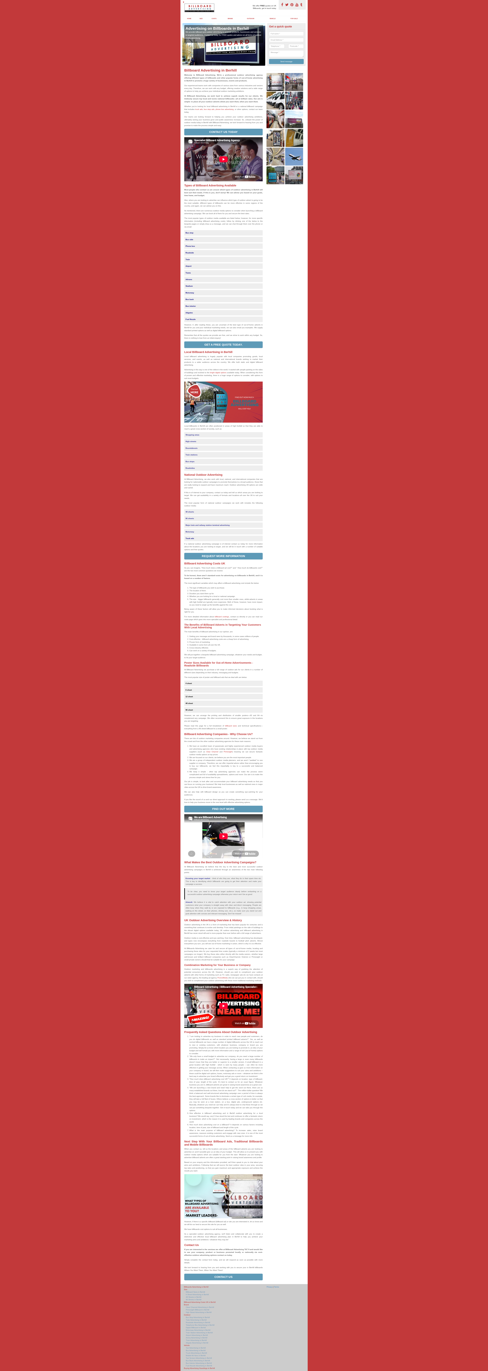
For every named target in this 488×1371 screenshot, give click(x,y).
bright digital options (218, 373)
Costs (214, 18)
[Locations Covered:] (183, 2)
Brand (230, 18)
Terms (276, 1287)
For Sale (294, 18)
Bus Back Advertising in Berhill (198, 1361)
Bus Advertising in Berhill (195, 1350)
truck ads (199, 109)
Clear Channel (212, 752)
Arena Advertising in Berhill (196, 1338)
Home (189, 18)
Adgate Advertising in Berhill (197, 1343)
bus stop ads (209, 109)
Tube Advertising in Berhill (196, 1320)
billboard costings (222, 617)
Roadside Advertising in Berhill (198, 1322)
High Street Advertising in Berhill (198, 1312)
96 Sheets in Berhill (193, 1300)
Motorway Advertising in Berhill (198, 1330)
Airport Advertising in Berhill (197, 1335)
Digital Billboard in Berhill (196, 1328)
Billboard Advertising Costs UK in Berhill (200, 1302)
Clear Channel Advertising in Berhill (200, 1307)
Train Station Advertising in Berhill (199, 1333)
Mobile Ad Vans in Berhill (195, 1355)
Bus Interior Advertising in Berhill (199, 1363)
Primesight (228, 752)
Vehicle (273, 18)
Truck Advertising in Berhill (196, 1353)
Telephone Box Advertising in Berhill (200, 1325)
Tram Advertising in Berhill (196, 1340)
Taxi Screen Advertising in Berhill (199, 1358)
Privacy (269, 1287)
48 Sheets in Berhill (193, 1297)
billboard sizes (231, 726)
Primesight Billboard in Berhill (197, 1310)
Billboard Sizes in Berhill (195, 1292)
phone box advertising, (225, 109)
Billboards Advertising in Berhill (196, 1287)
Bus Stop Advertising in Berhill (198, 1317)
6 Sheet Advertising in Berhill (197, 1294)
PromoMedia (222, 978)
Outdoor (250, 18)
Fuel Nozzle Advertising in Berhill (199, 1366)
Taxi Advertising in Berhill (196, 1348)
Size (201, 18)
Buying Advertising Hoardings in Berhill (199, 1368)
